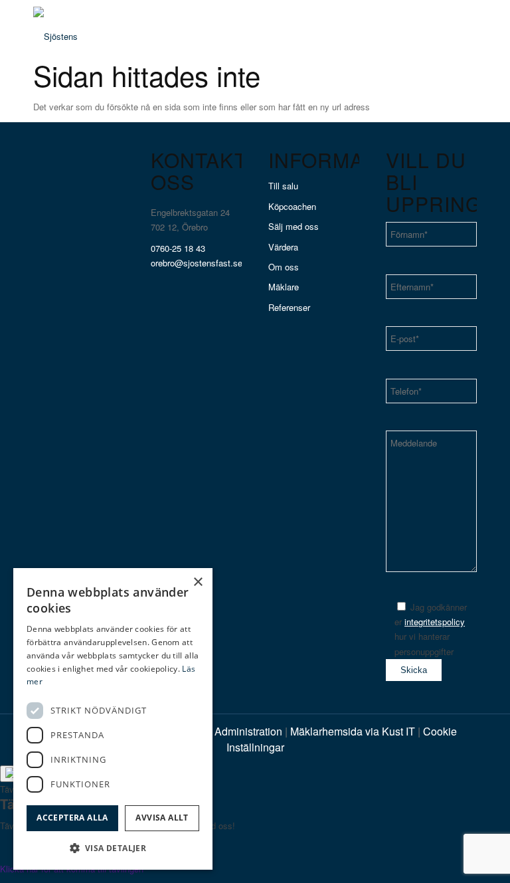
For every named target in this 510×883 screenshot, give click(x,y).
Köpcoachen (292, 206)
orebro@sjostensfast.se (196, 262)
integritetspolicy (434, 621)
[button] (113, 848)
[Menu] (458, 30)
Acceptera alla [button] (72, 817)
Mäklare (283, 286)
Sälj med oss (293, 226)
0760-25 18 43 (178, 248)
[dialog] (112, 719)
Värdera (283, 247)
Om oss (283, 266)
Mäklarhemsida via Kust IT (353, 731)
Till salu (283, 185)
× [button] (198, 582)
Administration (249, 731)
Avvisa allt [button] (161, 817)
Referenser (289, 307)
